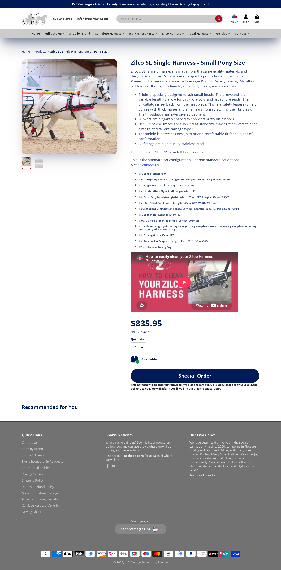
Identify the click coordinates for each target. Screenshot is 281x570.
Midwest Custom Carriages (41, 493)
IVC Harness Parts (141, 33)
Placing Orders (32, 474)
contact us (150, 164)
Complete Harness (108, 33)
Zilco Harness (171, 33)
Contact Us (30, 442)
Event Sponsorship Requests (42, 461)
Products (40, 51)
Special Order (195, 375)
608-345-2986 (62, 18)
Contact (240, 33)
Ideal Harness (198, 33)
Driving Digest (32, 512)
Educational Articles (36, 468)
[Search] (218, 18)
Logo (35, 18)
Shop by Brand (79, 33)
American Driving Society (40, 499)
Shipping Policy (33, 480)
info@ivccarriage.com (92, 18)
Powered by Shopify (154, 562)
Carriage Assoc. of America (41, 505)
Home (36, 33)
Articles (221, 33)
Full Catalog (53, 33)
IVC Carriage (133, 562)
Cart (256, 18)
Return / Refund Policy (38, 487)
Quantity (137, 339)
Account (246, 18)
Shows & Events (33, 455)
